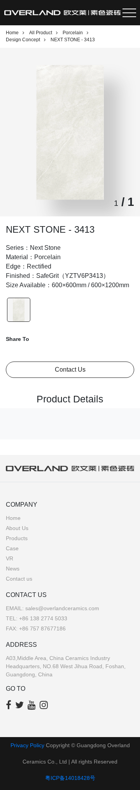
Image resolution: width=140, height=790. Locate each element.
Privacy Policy (27, 745)
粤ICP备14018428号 (70, 778)
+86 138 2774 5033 (43, 618)
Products (17, 538)
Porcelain (73, 32)
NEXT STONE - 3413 (73, 39)
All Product (40, 32)
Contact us (19, 579)
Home (12, 32)
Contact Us (70, 369)
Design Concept (23, 39)
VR (9, 558)
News (12, 568)
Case (12, 548)
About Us (17, 528)
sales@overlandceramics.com (62, 608)
